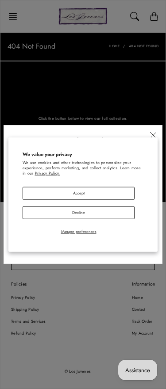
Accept (79, 193)
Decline (78, 212)
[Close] (153, 135)
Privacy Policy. (47, 173)
